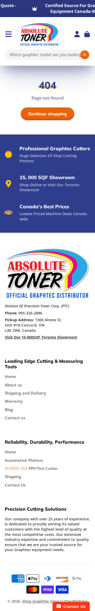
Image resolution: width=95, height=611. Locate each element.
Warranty (14, 401)
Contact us (15, 418)
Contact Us (15, 485)
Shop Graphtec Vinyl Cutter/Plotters (55, 601)
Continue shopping (47, 113)
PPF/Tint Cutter (31, 468)
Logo (39, 34)
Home (10, 376)
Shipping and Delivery (25, 393)
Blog (9, 409)
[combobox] (47, 54)
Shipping (13, 476)
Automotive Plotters (24, 460)
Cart (87, 34)
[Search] (84, 54)
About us (13, 385)
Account (77, 34)
